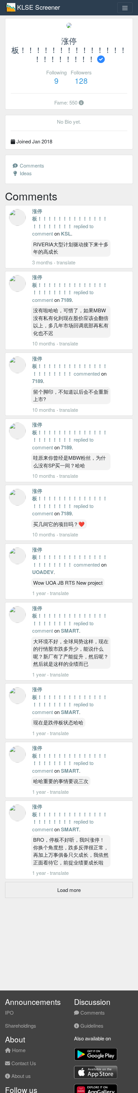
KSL (66, 233)
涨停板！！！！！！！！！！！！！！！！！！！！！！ (70, 218)
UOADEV (43, 572)
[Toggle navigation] (125, 7)
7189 (66, 300)
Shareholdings (20, 1025)
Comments (31, 165)
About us (20, 1075)
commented (87, 373)
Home (18, 1049)
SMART (70, 630)
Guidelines (91, 1025)
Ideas (25, 173)
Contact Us (23, 1063)
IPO (9, 1012)
